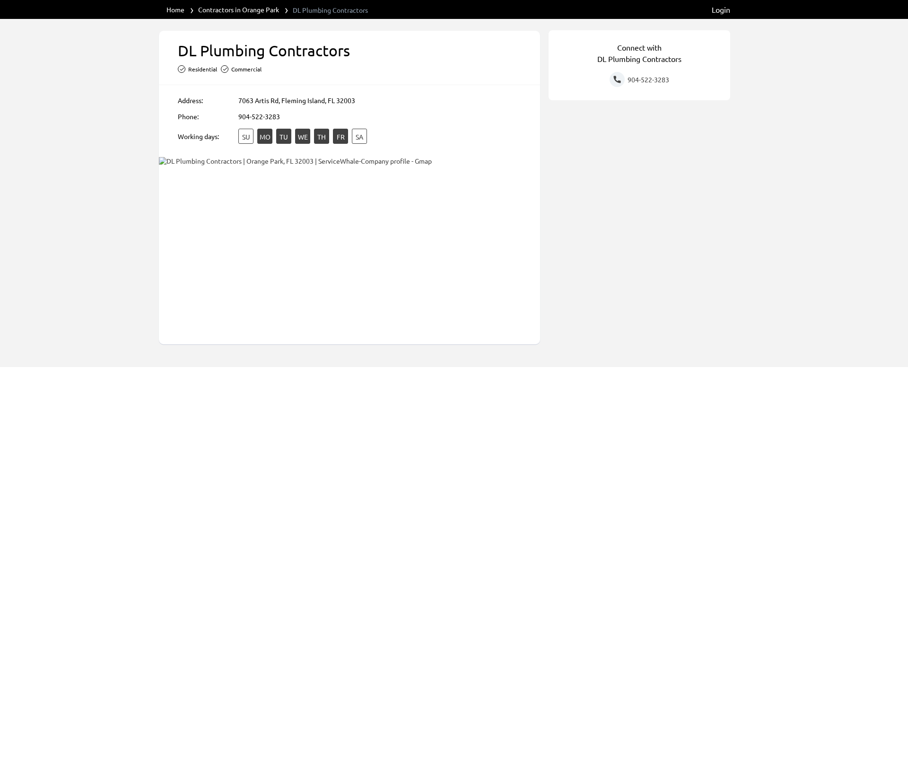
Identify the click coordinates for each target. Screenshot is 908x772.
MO (265, 136)
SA (359, 136)
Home (175, 9)
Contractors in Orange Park (238, 9)
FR (341, 136)
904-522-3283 (259, 116)
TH (321, 136)
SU (246, 136)
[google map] (349, 245)
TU (283, 136)
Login (721, 9)
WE (303, 136)
